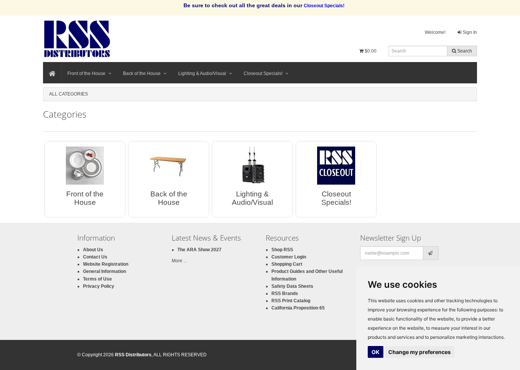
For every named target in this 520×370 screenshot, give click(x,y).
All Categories (68, 94)
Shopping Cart (286, 264)
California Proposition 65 (298, 308)
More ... (179, 260)
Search (464, 51)
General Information (104, 271)
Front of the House (86, 73)
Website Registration (105, 264)
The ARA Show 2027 (199, 249)
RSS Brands (284, 293)
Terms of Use (97, 279)
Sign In (469, 32)
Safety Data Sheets (292, 286)
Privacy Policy (98, 286)
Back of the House (142, 73)
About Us (93, 249)
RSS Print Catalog (290, 300)
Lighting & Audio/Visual (202, 73)
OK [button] (376, 352)
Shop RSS (282, 249)
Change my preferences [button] (419, 352)
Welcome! (435, 32)
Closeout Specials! (263, 73)
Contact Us (95, 257)
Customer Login (288, 257)
